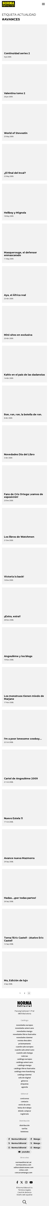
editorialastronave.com (23, 1167)
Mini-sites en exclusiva (18, 334)
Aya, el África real (15, 295)
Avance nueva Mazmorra (19, 858)
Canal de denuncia (24, 1192)
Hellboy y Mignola (15, 212)
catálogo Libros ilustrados (24, 1068)
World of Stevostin (15, 133)
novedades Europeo (24, 1025)
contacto (24, 1101)
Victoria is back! (14, 576)
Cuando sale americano (24, 1050)
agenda (24, 1087)
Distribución (24, 1121)
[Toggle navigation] (43, 4)
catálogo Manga (24, 1065)
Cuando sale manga (24, 1053)
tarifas (24, 1128)
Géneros (24, 1081)
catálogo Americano (24, 1062)
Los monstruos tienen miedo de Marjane (24, 697)
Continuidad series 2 (17, 53)
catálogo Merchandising (24, 1071)
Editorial (24, 1094)
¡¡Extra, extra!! (12, 616)
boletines (24, 1131)
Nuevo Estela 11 (13, 818)
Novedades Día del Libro (19, 454)
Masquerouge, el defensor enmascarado (20, 254)
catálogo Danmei (24, 1074)
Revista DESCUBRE (24, 1040)
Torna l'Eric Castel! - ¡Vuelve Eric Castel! (24, 939)
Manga (37, 1139)
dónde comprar (24, 1111)
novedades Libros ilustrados (24, 1034)
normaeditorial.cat (23, 1162)
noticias (24, 1056)
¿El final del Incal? (15, 172)
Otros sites (24, 1157)
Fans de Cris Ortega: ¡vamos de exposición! (23, 496)
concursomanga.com (23, 1172)
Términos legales (24, 1190)
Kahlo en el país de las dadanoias (24, 374)
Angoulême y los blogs (18, 656)
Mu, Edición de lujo (16, 980)
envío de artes (24, 1104)
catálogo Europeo (24, 1059)
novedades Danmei (24, 1037)
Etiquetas (24, 1084)
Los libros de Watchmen (19, 536)
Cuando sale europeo (24, 1046)
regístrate (24, 1114)
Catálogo (24, 1020)
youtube (26, 1152)
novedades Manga (24, 1031)
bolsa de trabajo (24, 1107)
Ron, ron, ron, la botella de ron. (23, 414)
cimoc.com (23, 1170)
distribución (24, 1125)
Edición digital (24, 1077)
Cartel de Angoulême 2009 (21, 778)
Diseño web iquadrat (24, 1195)
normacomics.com (23, 1165)
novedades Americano (24, 1028)
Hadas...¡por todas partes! (20, 898)
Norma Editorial (18, 1139)
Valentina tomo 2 (14, 93)
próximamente (24, 1043)
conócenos (24, 1098)
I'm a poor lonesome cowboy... (23, 738)
